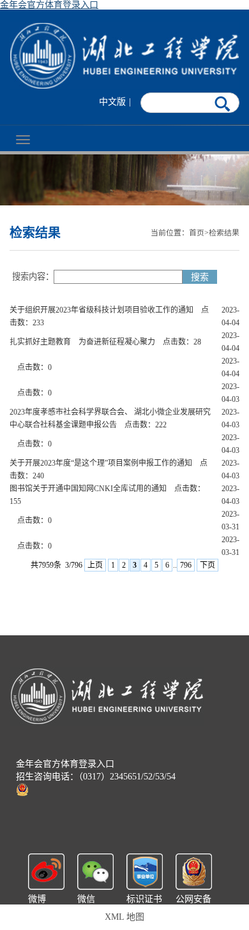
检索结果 (224, 232)
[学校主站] (124, 55)
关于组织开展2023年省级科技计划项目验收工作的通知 (101, 310)
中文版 (112, 102)
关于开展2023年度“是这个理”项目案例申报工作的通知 (101, 463)
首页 (196, 232)
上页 (95, 565)
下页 (207, 565)
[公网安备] (194, 870)
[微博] (46, 870)
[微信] (95, 870)
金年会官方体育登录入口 (49, 5)
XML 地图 (124, 917)
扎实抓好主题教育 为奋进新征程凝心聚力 (82, 341)
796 (186, 565)
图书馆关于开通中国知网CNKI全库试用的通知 (88, 488)
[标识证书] (144, 870)
